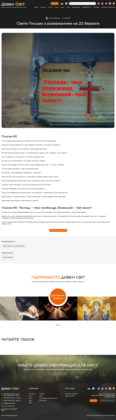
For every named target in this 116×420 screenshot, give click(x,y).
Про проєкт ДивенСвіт (71, 394)
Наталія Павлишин (54, 18)
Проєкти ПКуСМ (69, 396)
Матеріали (97, 7)
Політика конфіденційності (9, 415)
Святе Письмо (76, 7)
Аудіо (30, 400)
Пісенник (42, 394)
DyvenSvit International (108, 7)
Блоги (56, 7)
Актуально (43, 7)
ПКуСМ (36, 7)
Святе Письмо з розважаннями (13, 246)
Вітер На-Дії (42, 400)
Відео (30, 402)
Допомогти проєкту (58, 296)
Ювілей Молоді (86, 7)
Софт (68, 7)
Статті (50, 7)
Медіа (62, 7)
